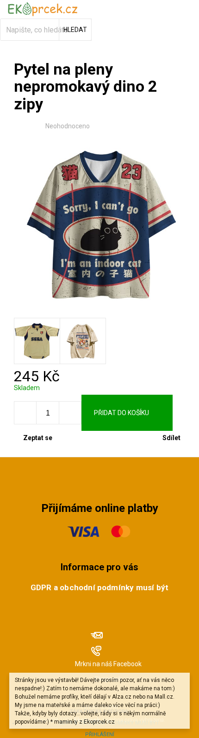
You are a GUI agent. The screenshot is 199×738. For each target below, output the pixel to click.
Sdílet (171, 438)
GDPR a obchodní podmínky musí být (99, 587)
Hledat (75, 29)
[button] (70, 413)
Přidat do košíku (121, 412)
